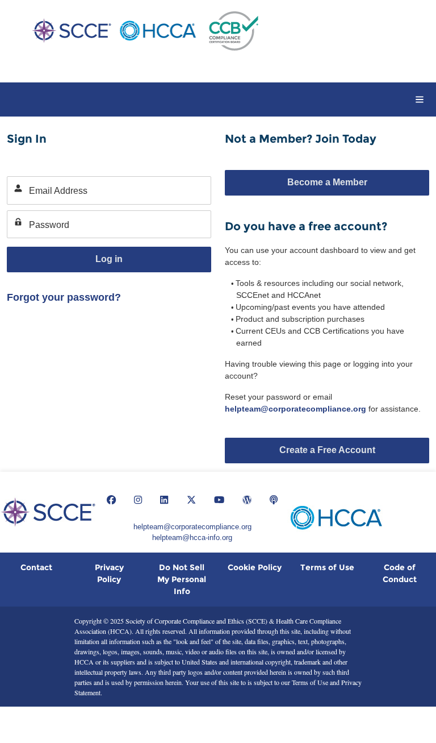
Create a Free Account (327, 450)
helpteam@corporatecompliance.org (295, 408)
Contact (36, 567)
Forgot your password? (64, 297)
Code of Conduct (400, 573)
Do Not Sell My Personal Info (181, 579)
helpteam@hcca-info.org (192, 537)
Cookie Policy (255, 567)
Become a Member (327, 182)
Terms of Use (327, 567)
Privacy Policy (109, 573)
